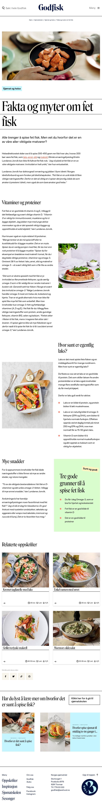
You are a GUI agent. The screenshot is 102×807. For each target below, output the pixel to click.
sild (35, 157)
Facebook (31, 791)
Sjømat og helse (50, 20)
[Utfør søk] (3, 8)
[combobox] (22, 8)
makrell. (44, 157)
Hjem (30, 20)
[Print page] (29, 676)
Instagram (31, 794)
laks (25, 157)
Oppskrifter (10, 780)
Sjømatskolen (38, 20)
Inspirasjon (9, 786)
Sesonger (8, 798)
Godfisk (30, 779)
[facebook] (5, 676)
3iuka (28, 782)
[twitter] (13, 676)
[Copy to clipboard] (21, 676)
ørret (30, 157)
